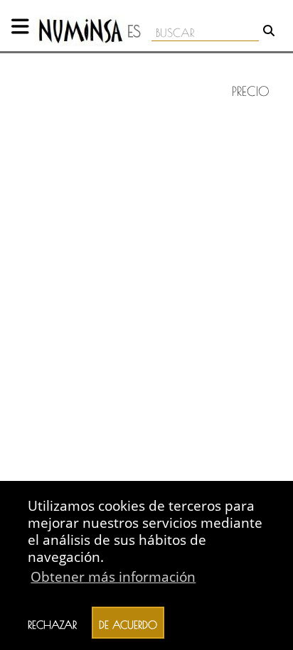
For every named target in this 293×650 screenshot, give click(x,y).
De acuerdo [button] (128, 623)
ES (134, 31)
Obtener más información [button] (113, 576)
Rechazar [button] (52, 623)
